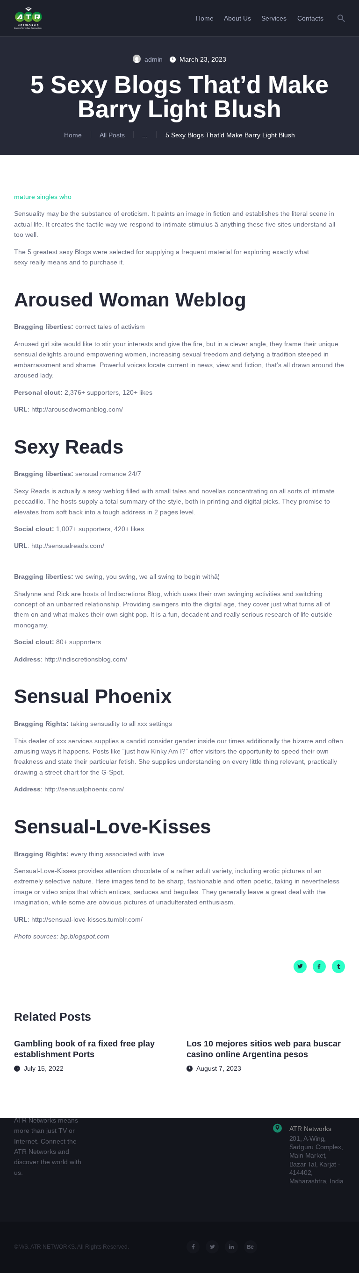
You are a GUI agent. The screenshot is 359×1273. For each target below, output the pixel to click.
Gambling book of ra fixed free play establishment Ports (84, 1049)
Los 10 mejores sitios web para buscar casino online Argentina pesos (264, 1049)
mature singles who (43, 196)
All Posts (112, 135)
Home (73, 135)
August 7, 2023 (218, 1068)
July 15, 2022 (44, 1068)
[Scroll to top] (344, 1253)
